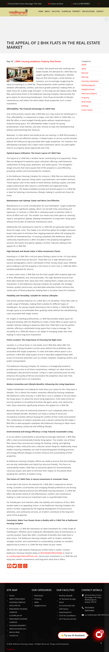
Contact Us (13, 635)
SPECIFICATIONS (88, 11)
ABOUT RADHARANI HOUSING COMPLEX (17, 600)
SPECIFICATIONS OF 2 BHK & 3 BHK (17, 630)
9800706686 (57, 553)
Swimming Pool (65, 612)
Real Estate (55, 61)
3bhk (83, 68)
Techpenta (10, 649)
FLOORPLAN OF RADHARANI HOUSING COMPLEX (18, 618)
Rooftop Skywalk (65, 595)
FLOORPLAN (66, 11)
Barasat (84, 73)
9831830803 (45, 553)
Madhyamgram (88, 85)
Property (45, 61)
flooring (84, 77)
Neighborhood (87, 89)
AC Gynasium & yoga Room (67, 600)
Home (40, 11)
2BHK (17, 61)
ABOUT (47, 11)
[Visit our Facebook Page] (98, 3)
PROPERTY (76, 11)
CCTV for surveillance (67, 615)
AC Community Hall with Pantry (67, 607)
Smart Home (87, 110)
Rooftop (84, 106)
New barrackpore (89, 93)
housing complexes (31, 61)
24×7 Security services (67, 619)
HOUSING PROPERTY (17, 625)
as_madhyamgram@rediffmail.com (22, 556)
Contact (100, 11)
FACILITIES (56, 11)
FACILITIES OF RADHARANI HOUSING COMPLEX (18, 608)
